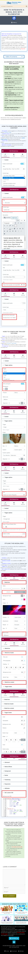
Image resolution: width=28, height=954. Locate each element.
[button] (14, 56)
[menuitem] (7, 951)
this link (23, 48)
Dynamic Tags (8, 132)
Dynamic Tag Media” (12, 343)
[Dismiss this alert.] (23, 67)
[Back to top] (14, 942)
